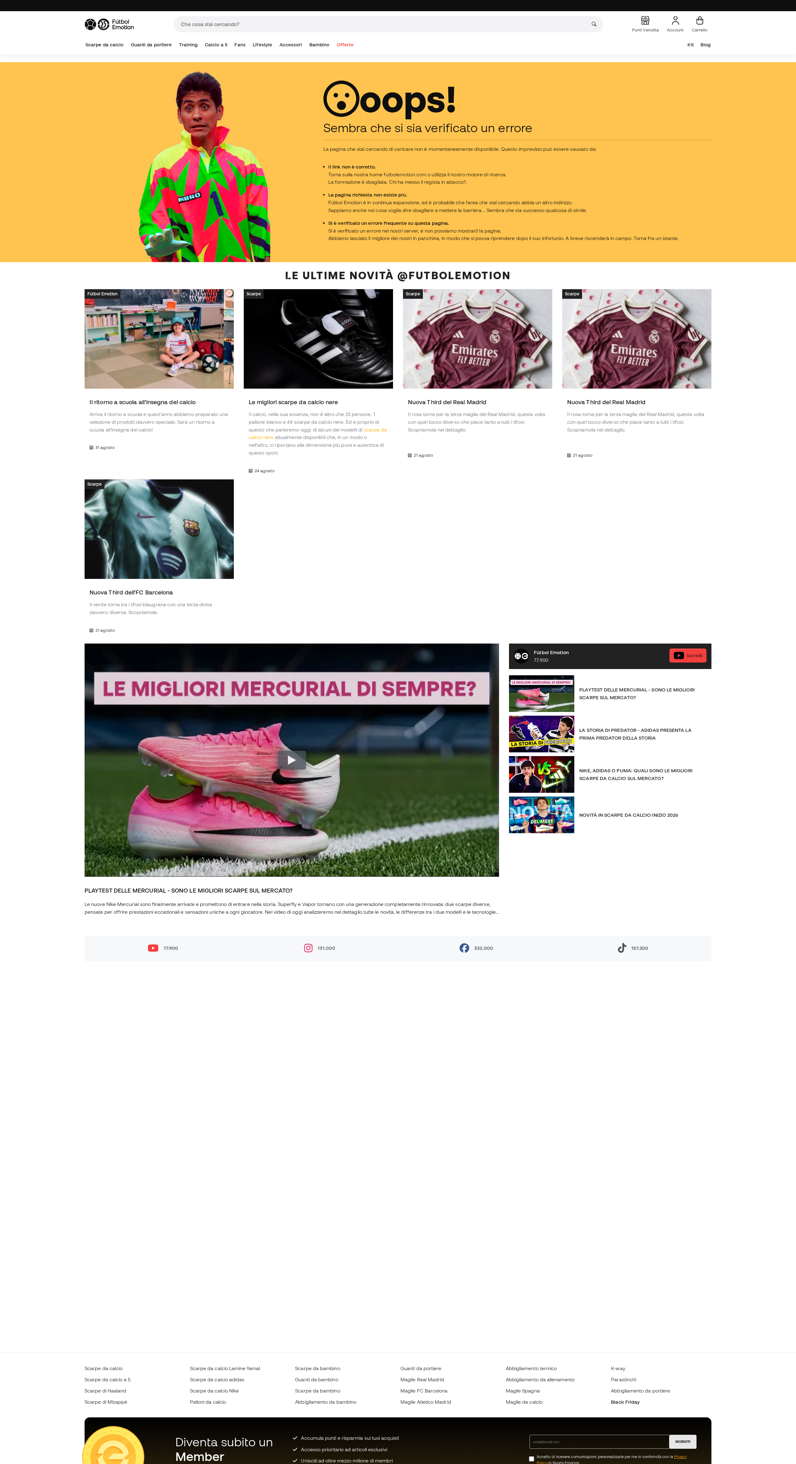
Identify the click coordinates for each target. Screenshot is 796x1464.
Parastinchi (623, 1379)
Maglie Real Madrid (422, 1379)
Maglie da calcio (524, 1402)
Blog (705, 44)
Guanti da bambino (316, 1379)
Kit (690, 44)
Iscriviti (694, 655)
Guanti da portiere (151, 44)
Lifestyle (262, 44)
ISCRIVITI (682, 1441)
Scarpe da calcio (104, 44)
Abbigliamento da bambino (325, 1402)
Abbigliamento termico (531, 1368)
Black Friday (625, 1402)
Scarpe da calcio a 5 (108, 1379)
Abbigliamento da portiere (640, 1390)
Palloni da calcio (208, 1402)
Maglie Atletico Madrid (425, 1402)
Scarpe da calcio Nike (214, 1390)
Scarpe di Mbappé (106, 1402)
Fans (239, 44)
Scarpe (254, 293)
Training (188, 44)
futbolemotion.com (405, 174)
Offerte (345, 44)
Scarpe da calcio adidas (217, 1379)
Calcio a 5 (216, 44)
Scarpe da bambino (317, 1368)
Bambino (319, 44)
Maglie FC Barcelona (423, 1390)
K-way (618, 1368)
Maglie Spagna (523, 1390)
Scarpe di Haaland (105, 1390)
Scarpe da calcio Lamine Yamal (225, 1368)
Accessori (291, 44)
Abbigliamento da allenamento (540, 1379)
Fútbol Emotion (102, 293)
